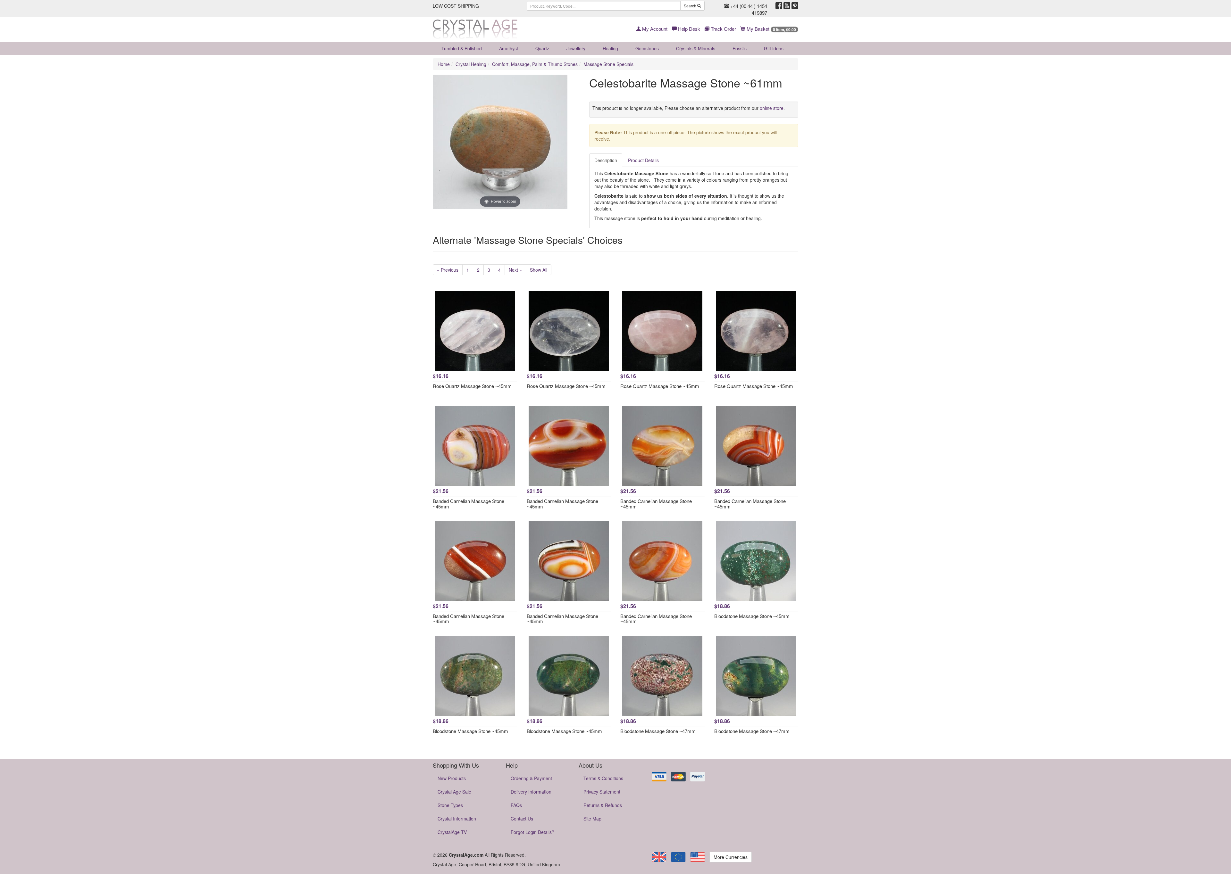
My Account (654, 28)
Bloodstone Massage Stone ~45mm (752, 616)
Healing (610, 48)
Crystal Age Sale (454, 791)
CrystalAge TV (452, 832)
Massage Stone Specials (608, 64)
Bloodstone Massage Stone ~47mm (658, 731)
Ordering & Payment (531, 778)
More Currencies (731, 857)
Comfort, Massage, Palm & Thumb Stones (535, 64)
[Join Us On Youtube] (786, 6)
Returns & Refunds (602, 805)
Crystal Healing (471, 64)
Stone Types (450, 805)
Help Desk (688, 28)
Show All (538, 270)
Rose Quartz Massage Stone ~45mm (472, 386)
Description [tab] (605, 160)
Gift (773, 48)
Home (444, 64)
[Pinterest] (794, 6)
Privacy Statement (601, 791)
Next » (515, 270)
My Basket (770, 28)
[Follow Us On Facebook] (778, 6)
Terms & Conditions (603, 778)
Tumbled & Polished (461, 48)
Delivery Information (531, 791)
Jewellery (575, 48)
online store (771, 108)
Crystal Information (457, 818)
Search (690, 5)
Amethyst (508, 48)
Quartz (542, 48)
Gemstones (647, 48)
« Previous (447, 270)
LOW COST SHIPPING (456, 6)
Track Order (722, 28)
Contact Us (522, 818)
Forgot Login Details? (532, 832)
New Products (452, 778)
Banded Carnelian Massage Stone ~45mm (468, 504)
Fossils (740, 48)
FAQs (516, 805)
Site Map (592, 818)
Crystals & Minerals (695, 48)
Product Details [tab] (643, 160)
